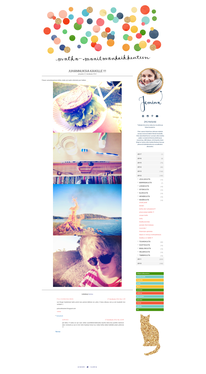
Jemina (65, 320)
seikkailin (139, 306)
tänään (141, 206)
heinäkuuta (144, 196)
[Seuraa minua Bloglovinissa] (143, 116)
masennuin (139, 289)
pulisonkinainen (65, 299)
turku (141, 218)
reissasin (139, 303)
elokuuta (143, 193)
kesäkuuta (144, 200)
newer (82, 367)
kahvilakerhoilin (141, 276)
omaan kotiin (143, 215)
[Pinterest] (152, 116)
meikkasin (139, 293)
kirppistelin (140, 280)
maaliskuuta (145, 248)
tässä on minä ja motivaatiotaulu (150, 234)
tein (138, 309)
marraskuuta (145, 182)
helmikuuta (144, 252)
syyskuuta (144, 189)
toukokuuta (144, 241)
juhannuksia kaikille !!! (146, 212)
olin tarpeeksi (140, 296)
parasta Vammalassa (146, 225)
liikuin (138, 286)
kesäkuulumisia (144, 222)
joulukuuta (144, 179)
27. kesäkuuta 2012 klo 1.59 (116, 299)
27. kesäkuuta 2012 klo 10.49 (114, 320)
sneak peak (143, 202)
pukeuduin (139, 299)
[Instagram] (148, 116)
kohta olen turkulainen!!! (147, 209)
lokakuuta (144, 186)
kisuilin (138, 283)
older (93, 367)
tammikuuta (144, 255)
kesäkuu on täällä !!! (146, 238)
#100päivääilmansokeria (143, 273)
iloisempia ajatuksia (145, 231)
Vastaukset (59, 316)
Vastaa (59, 311)
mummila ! (142, 228)
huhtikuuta (144, 245)
